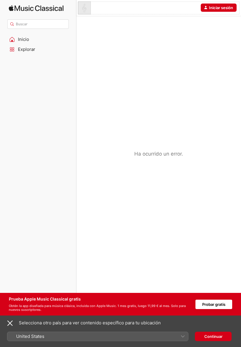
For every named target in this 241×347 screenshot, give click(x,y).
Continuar (213, 336)
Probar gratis (213, 304)
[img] (36, 8)
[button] (38, 39)
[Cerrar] (10, 323)
